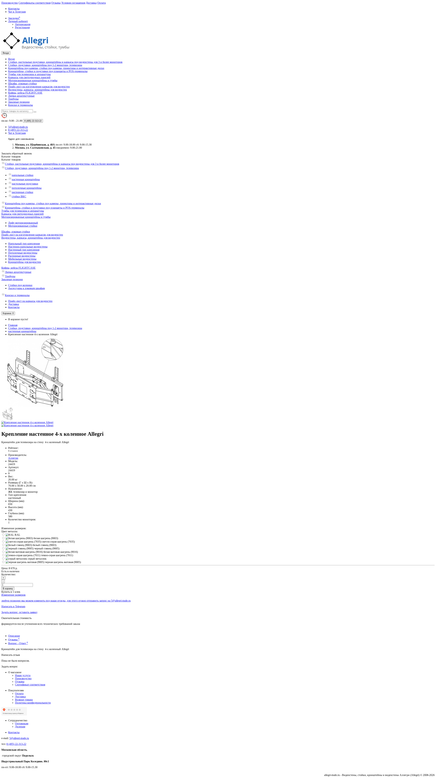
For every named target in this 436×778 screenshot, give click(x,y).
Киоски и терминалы (20, 105)
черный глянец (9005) (46, 548)
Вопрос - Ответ (18, 643)
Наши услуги (22, 675)
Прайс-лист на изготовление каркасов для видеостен (39, 86)
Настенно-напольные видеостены (28, 246)
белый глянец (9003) (44, 545)
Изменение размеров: (13, 528)
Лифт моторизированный (23, 222)
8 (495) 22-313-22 (16, 744)
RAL (17, 534)
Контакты (14, 8)
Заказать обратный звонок (16, 153)
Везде (11, 58)
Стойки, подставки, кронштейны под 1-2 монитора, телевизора (45, 65)
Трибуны (13, 98)
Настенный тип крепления (23, 249)
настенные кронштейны (26, 179)
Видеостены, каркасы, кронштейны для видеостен (37, 89)
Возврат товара (24, 699)
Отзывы (56, 2)
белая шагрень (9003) (45, 538)
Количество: (8, 574)
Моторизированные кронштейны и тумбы (32, 80)
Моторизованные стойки (22, 225)
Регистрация (22, 27)
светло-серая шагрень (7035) (58, 541)
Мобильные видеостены (22, 258)
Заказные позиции (19, 101)
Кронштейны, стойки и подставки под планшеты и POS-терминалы (48, 71)
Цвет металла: (9, 531)
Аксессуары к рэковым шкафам (26, 288)
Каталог (11, 159)
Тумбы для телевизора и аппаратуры (29, 74)
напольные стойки (22, 175)
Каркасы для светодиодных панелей (29, 77)
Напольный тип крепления (24, 243)
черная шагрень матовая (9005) (62, 562)
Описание (14, 635)
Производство (9, 2)
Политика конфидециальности (33, 702)
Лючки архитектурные (21, 95)
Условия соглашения (73, 2)
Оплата (101, 2)
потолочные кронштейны (27, 187)
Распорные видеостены (21, 255)
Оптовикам (21, 723)
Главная (12, 325)
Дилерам (20, 726)
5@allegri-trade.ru (19, 738)
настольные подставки (25, 183)
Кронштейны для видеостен (24, 262)
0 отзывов (13, 451)
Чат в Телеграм (17, 11)
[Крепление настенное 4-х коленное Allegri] (35, 406)
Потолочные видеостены (22, 252)
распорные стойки (22, 192)
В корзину (8, 588)
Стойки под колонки (20, 285)
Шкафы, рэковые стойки (22, 83)
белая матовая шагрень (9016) (60, 551)
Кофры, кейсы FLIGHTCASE (25, 92)
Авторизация (22, 24)
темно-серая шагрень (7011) (56, 555)
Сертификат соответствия (30, 684)
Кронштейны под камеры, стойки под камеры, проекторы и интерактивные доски (56, 68)
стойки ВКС (19, 196)
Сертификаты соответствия (35, 2)
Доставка (91, 2)
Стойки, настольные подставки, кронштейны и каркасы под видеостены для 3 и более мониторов (65, 62)
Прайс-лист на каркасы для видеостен (30, 301)
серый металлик (36, 558)
